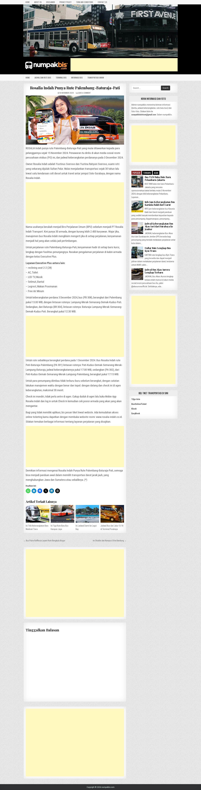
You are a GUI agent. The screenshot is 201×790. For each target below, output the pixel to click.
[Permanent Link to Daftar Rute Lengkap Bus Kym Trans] (137, 252)
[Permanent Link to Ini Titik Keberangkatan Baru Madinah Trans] (37, 514)
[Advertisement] (124, 64)
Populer (136, 172)
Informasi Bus (77, 77)
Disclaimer (50, 2)
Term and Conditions (84, 2)
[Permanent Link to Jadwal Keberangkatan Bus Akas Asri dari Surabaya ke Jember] (137, 228)
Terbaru (147, 172)
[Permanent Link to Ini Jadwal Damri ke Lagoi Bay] (87, 514)
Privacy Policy (65, 2)
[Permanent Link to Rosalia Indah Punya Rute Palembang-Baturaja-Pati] (75, 120)
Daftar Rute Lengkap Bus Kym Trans (158, 249)
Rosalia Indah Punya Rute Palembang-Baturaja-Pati (75, 87)
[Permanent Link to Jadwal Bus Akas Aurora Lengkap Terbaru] (137, 274)
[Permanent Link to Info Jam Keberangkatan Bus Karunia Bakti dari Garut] (137, 206)
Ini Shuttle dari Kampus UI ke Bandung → (109, 540)
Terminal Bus (61, 77)
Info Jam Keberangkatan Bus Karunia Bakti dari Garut (160, 203)
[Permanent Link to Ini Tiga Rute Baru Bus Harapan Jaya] (62, 514)
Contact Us (102, 2)
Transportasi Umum (95, 77)
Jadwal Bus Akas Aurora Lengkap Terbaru (157, 271)
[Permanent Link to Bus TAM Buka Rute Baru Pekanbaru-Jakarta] (137, 181)
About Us (38, 2)
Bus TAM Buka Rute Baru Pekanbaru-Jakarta (158, 178)
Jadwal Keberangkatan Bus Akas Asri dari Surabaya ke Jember (159, 226)
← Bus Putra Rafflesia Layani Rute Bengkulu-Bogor (44, 540)
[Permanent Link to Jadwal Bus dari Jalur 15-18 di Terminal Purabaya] (112, 514)
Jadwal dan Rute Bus (42, 77)
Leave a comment (84, 93)
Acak (156, 172)
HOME (27, 2)
